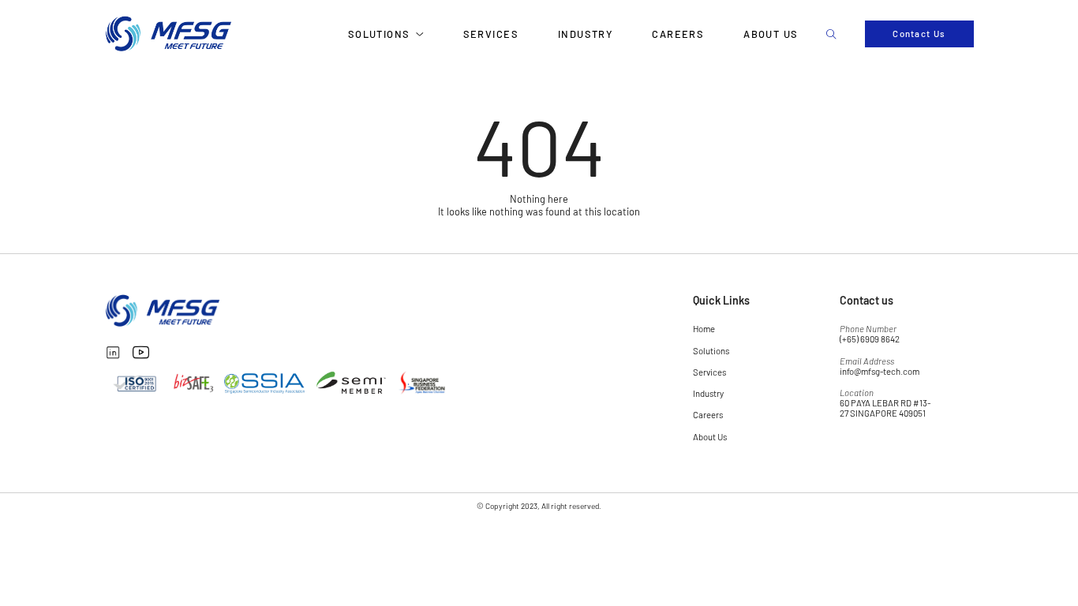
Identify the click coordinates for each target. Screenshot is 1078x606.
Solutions (379, 34)
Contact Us (919, 33)
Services (491, 34)
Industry (585, 34)
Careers (678, 34)
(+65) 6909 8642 (870, 339)
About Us (771, 34)
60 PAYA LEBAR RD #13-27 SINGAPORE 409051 (885, 408)
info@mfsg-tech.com (879, 371)
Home (704, 329)
